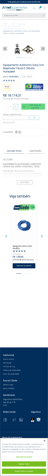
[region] (24, 457)
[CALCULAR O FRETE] (34, 118)
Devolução (7, 363)
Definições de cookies (24, 457)
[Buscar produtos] (44, 15)
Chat (5, 405)
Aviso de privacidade (11, 374)
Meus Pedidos (8, 388)
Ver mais (24, 182)
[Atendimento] (29, 8)
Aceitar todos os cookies (24, 471)
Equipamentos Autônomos (13, 29)
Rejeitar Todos (24, 464)
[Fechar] (44, 441)
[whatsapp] (19, 132)
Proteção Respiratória (11, 26)
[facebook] (16, 132)
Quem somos (8, 359)
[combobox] (24, 15)
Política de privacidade (12, 370)
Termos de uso (9, 366)
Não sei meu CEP (9, 122)
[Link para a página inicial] (7, 24)
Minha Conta (8, 384)
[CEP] (16, 118)
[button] (6, 236)
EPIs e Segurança (18, 24)
